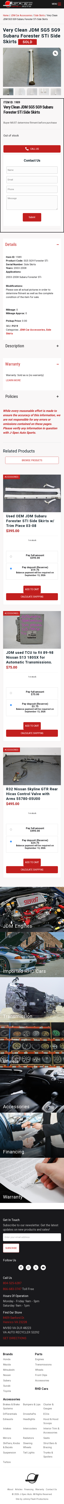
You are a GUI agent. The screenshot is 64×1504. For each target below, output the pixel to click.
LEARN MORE (13, 380)
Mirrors (7, 1437)
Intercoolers (30, 1428)
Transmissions (43, 1364)
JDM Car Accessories (21, 15)
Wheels (39, 1369)
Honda (6, 1359)
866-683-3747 (12, 1289)
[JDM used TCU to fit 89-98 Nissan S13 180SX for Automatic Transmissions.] (32, 630)
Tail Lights (29, 1452)
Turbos (7, 1462)
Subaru (7, 1380)
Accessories (42, 1380)
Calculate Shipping (32, 596)
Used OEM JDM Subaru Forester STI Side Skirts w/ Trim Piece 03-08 (30, 521)
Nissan (7, 1375)
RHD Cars (41, 1389)
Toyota (7, 1390)
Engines (39, 1359)
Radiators (28, 1437)
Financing (28, 1489)
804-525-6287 (12, 1283)
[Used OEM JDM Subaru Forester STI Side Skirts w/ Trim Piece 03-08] (32, 493)
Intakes (7, 1428)
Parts (38, 1354)
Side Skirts (39, 15)
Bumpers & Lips (31, 1404)
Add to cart (32, 589)
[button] (56, 4)
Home (6, 15)
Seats (46, 1437)
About (10, 1489)
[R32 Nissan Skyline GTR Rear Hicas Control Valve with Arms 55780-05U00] (32, 766)
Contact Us (51, 1489)
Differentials (10, 1413)
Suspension (9, 1452)
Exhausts (8, 1419)
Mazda (7, 1364)
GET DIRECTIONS (14, 1338)
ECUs (46, 1413)
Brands (8, 1354)
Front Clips (41, 1375)
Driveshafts (29, 1413)
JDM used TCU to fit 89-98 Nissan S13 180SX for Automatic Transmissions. (30, 657)
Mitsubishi (9, 1369)
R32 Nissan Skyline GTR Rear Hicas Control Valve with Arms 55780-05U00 (32, 794)
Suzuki (6, 1385)
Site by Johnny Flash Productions (32, 1499)
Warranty (39, 1489)
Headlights (29, 1419)
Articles (18, 1489)
